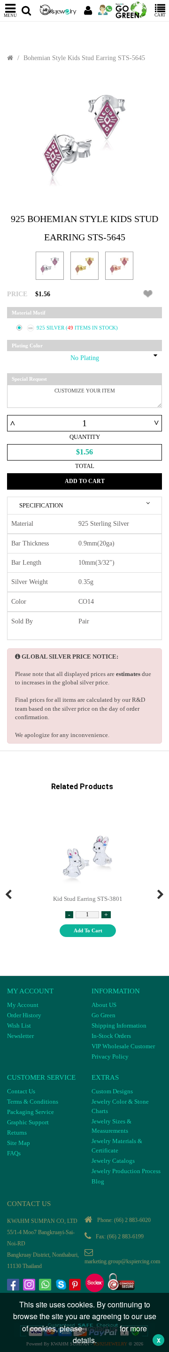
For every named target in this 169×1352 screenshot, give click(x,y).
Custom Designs (112, 1091)
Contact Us (21, 1091)
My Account (22, 1004)
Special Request (29, 379)
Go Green (103, 1015)
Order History (24, 1015)
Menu (10, 15)
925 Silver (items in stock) (77, 327)
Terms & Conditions (32, 1101)
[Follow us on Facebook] (14, 1286)
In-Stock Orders (111, 1035)
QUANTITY (84, 436)
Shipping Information (119, 1025)
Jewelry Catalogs (113, 1160)
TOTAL (84, 465)
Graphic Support (28, 1122)
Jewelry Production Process (126, 1171)
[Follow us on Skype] (62, 1286)
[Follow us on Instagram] (30, 1286)
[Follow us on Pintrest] (76, 1286)
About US (104, 1004)
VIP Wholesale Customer (123, 1046)
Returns (17, 1132)
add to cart (88, 930)
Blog (98, 1181)
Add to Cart (85, 481)
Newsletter (20, 1035)
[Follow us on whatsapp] (46, 1286)
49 (71, 327)
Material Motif (29, 312)
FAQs (14, 1153)
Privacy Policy (110, 1056)
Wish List (19, 1025)
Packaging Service (30, 1111)
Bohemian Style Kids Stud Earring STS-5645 (84, 57)
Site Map (18, 1142)
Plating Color (27, 345)
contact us (101, 1328)
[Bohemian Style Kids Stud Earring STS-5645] (84, 138)
